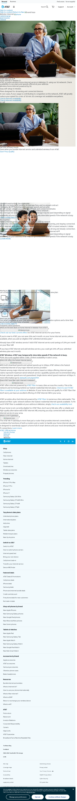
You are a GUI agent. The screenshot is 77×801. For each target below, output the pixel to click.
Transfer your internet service (13, 564)
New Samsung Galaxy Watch (13, 644)
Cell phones (7, 452)
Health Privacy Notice (45, 775)
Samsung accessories (10, 667)
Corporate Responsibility (11, 724)
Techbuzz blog (7, 745)
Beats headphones (9, 674)
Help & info (7, 731)
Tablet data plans (9, 530)
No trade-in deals (9, 601)
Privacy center (44, 767)
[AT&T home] (5, 6)
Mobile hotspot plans (10, 534)
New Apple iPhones (9, 610)
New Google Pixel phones (11, 617)
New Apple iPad (8, 633)
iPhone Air (6, 489)
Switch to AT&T (8, 546)
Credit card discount (10, 594)
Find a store (60, 2)
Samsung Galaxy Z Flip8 (11, 507)
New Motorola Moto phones (12, 621)
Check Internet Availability (10, 98)
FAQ (7, 220)
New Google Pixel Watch (11, 647)
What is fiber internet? (10, 694)
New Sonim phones (9, 624)
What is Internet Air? (10, 687)
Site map (5, 764)
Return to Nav (18, 12)
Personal (4, 1)
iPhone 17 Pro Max (9, 482)
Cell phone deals (8, 580)
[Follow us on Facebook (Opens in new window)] (64, 441)
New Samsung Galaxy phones (13, 614)
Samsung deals (8, 587)
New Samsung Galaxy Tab (12, 637)
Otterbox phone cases (10, 671)
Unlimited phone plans (10, 516)
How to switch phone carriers (13, 550)
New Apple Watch (9, 640)
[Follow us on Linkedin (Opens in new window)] (72, 441)
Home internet (8, 459)
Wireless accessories (10, 470)
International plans (9, 520)
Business (13, 1)
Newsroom (7, 717)
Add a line (6, 523)
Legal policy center (8, 782)
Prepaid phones (8, 473)
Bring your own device (10, 557)
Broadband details (8, 778)
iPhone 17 (6, 493)
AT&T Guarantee (8, 734)
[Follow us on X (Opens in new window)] (60, 441)
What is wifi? (7, 704)
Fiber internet (7, 456)
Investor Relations (9, 720)
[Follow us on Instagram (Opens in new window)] (68, 441)
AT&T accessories (9, 663)
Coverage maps (7, 767)
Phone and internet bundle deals (14, 591)
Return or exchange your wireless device (17, 701)
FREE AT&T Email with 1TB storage (13, 753)
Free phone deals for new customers (15, 598)
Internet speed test (9, 553)
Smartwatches (8, 466)
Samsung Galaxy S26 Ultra (12, 496)
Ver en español (70, 2)
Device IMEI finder (9, 567)
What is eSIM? (7, 697)
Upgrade (6, 527)
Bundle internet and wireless (12, 683)
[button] (14, 7)
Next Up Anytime (9, 537)
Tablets (5, 463)
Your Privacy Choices (45, 771)
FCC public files (44, 782)
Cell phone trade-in (9, 560)
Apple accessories (9, 660)
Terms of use (6, 771)
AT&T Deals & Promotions (12, 577)
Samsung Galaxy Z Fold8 (11, 503)
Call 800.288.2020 (7, 307)
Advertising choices (45, 764)
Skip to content (6, 10)
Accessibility (6, 775)
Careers (6, 727)
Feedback (6, 749)
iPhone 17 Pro (7, 486)
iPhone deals (7, 584)
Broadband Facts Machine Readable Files (17, 738)
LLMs (4, 757)
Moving (3, 220)
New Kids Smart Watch (11, 651)
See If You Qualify (7, 151)
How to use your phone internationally (16, 690)
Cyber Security (44, 778)
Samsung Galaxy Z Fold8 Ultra (13, 500)
